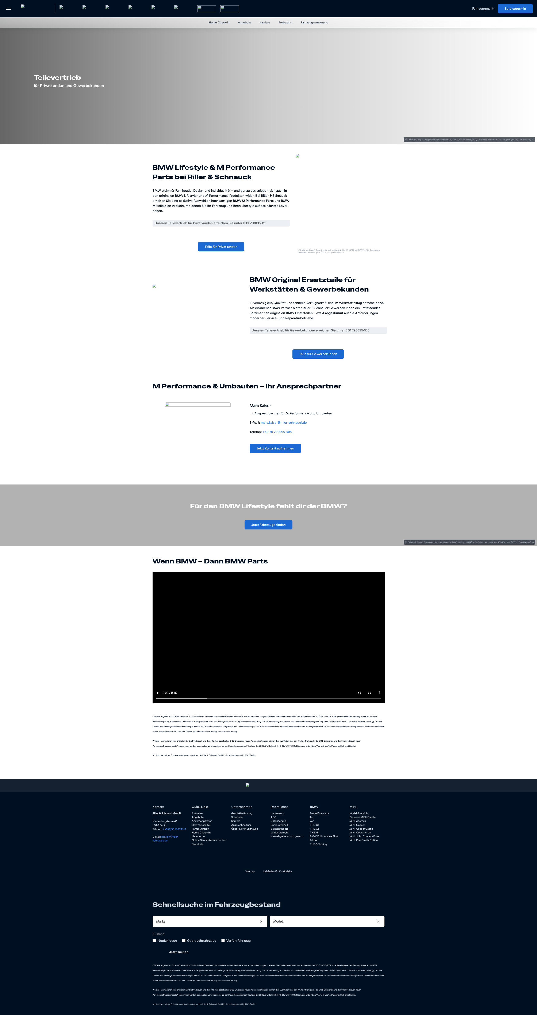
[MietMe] (229, 8)
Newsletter (198, 836)
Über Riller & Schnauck (244, 828)
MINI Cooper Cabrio (361, 828)
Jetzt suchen (178, 952)
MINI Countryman (360, 832)
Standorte (197, 844)
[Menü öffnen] (8, 8)
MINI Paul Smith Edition (363, 840)
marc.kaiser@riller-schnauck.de (284, 423)
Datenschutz (278, 820)
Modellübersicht (319, 813)
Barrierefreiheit (279, 824)
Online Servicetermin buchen (209, 840)
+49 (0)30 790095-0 (174, 829)
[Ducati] (183, 8)
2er (312, 820)
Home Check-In (201, 832)
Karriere (235, 820)
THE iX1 (314, 824)
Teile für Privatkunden (221, 247)
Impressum (277, 813)
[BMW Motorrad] (160, 8)
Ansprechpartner (202, 820)
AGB (273, 817)
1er (311, 817)
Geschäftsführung (241, 813)
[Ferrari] (138, 8)
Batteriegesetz (279, 828)
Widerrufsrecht (280, 832)
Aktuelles (197, 813)
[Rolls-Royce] (115, 8)
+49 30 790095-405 (277, 432)
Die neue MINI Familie (362, 817)
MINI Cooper (357, 824)
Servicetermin (515, 9)
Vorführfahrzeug (238, 941)
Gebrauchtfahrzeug (201, 941)
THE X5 (314, 832)
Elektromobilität (201, 824)
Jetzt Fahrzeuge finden (268, 525)
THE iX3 (314, 828)
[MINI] (92, 8)
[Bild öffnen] (341, 199)
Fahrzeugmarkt (483, 9)
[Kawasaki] (206, 8)
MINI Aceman (357, 820)
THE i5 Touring (318, 844)
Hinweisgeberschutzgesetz (287, 836)
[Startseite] (34, 8)
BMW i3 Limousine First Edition (324, 838)
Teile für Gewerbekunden (318, 354)
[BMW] (69, 8)
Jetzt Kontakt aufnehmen (275, 448)
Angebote (198, 817)
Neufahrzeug (167, 941)
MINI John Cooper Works (364, 836)
